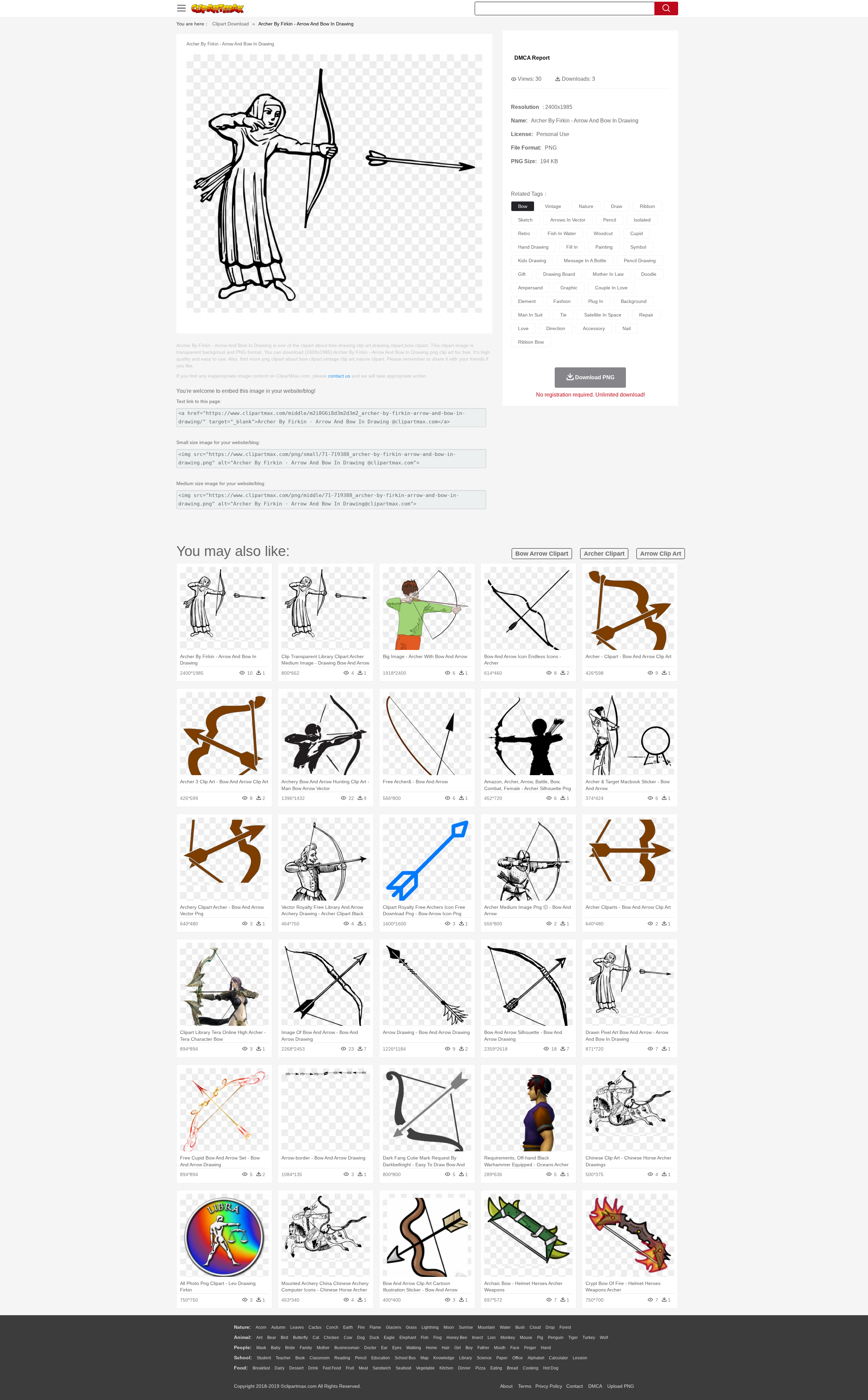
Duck (374, 1337)
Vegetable (425, 1368)
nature (586, 206)
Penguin (556, 1337)
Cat (316, 1337)
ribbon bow (531, 342)
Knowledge (443, 1358)
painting (604, 247)
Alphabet (536, 1358)
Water (505, 1327)
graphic (568, 287)
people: (243, 1347)
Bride (290, 1347)
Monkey (507, 1337)
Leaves (297, 1327)
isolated (642, 220)
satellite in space (603, 315)
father (483, 1347)
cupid (636, 233)
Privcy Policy (548, 1386)
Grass (411, 1327)
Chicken (331, 1337)
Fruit (350, 1368)
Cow (348, 1337)
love (523, 328)
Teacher (283, 1358)
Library (465, 1358)
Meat (363, 1368)
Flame (375, 1327)
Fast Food (332, 1368)
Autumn (278, 1327)
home (431, 1347)
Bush (520, 1327)
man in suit (530, 315)
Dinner (464, 1368)
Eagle (389, 1337)
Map (424, 1358)
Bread (512, 1368)
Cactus (315, 1327)
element (527, 301)
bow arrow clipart (541, 553)
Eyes (396, 1347)
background (634, 301)
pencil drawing (640, 260)
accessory (594, 328)
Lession (580, 1358)
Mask (261, 1347)
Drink (313, 1368)
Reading (342, 1358)
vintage (553, 206)
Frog (437, 1337)
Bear (271, 1337)
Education (380, 1358)
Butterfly (300, 1337)
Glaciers (393, 1327)
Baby (275, 1347)
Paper (502, 1358)
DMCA (595, 1386)
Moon (448, 1327)
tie (563, 315)
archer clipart (604, 553)
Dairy (279, 1368)
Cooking (530, 1368)
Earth (348, 1327)
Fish (425, 1337)
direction (555, 328)
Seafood (403, 1368)
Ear (384, 1347)
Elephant (407, 1337)
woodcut (603, 233)
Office (517, 1358)
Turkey (589, 1337)
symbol (638, 247)
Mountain (486, 1327)
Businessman (346, 1347)
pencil (609, 220)
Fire (361, 1327)
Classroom (320, 1358)
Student (264, 1358)
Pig (540, 1337)
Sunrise (466, 1327)
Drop (550, 1327)
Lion (492, 1337)
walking (413, 1347)
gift (522, 274)
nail (627, 328)
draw (616, 206)
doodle (648, 274)
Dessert (296, 1368)
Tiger (573, 1337)
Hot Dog (550, 1368)
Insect (477, 1337)
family (306, 1347)
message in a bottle (585, 260)
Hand (546, 1347)
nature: (242, 1327)
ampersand (530, 287)
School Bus (405, 1358)
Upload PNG (620, 1386)
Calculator (558, 1358)
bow (522, 206)
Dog (361, 1337)
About (506, 1386)
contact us (339, 376)
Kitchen (446, 1368)
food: (241, 1367)
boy (469, 1347)
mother (323, 1347)
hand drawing (533, 247)
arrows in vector (568, 220)
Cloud (535, 1327)
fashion (562, 301)
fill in (572, 247)
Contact (574, 1386)
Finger (530, 1347)
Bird (284, 1337)
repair (646, 315)
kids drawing (532, 260)
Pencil (361, 1358)
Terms (524, 1386)
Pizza (480, 1368)
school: (243, 1357)
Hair (446, 1347)
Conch (332, 1327)
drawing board (559, 274)
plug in (595, 301)
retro (524, 233)
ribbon (647, 206)
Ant (259, 1337)
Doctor (370, 1347)
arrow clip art (660, 553)
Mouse (526, 1337)
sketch (525, 220)
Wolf (604, 1337)
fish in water (562, 233)
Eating (496, 1368)
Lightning (430, 1327)
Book (300, 1358)
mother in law (608, 274)
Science (484, 1358)
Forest (565, 1327)
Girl (457, 1347)
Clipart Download (230, 23)
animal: (243, 1337)
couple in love (611, 287)
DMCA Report (532, 58)
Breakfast (261, 1368)
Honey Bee (457, 1337)
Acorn (261, 1327)
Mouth (500, 1347)
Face (514, 1347)
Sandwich (382, 1368)
